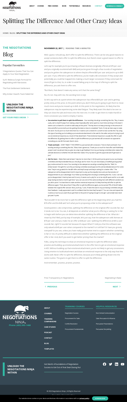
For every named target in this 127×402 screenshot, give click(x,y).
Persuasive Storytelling (103, 329)
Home (5, 33)
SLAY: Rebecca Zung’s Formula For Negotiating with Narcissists (17, 81)
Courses (40, 6)
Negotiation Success (71, 313)
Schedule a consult (115, 6)
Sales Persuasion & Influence (105, 318)
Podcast (48, 332)
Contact (98, 6)
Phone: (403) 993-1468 (20, 325)
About (32, 6)
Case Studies (50, 327)
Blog (12, 33)
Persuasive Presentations (104, 324)
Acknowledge (100, 398)
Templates (49, 349)
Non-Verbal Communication (105, 313)
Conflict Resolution (71, 324)
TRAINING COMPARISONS (50, 320)
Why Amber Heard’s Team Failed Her (18, 94)
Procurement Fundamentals (74, 329)
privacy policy (84, 398)
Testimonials (74, 6)
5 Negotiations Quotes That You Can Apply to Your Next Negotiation (18, 72)
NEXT (116, 286)
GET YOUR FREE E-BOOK (15, 117)
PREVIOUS (52, 286)
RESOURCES (86, 6)
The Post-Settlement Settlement (16, 88)
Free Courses (53, 6)
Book (64, 6)
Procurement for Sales (72, 318)
